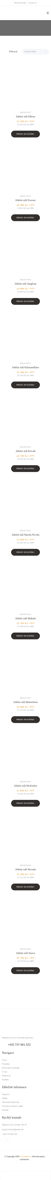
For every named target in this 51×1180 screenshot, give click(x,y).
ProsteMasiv (25, 1156)
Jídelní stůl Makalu (25, 618)
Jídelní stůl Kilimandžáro (25, 367)
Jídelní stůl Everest (25, 200)
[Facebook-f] (4, 1139)
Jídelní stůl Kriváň (25, 451)
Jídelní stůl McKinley (25, 785)
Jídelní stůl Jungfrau (25, 283)
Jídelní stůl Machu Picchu (25, 534)
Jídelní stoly (25, 112)
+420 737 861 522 (19, 1044)
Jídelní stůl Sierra (25, 953)
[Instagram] (9, 1139)
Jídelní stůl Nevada (25, 869)
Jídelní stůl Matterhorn (25, 702)
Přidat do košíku (25, 134)
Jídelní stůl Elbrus (25, 116)
